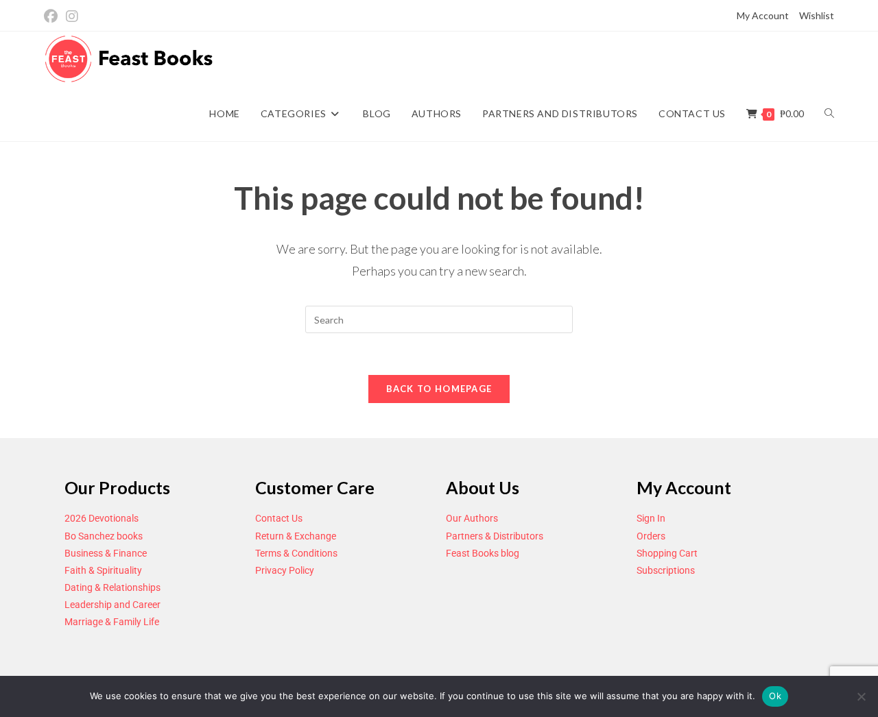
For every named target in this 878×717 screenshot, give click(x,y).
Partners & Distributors (494, 536)
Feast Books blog (482, 553)
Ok (775, 695)
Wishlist (816, 15)
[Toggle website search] (829, 113)
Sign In (651, 518)
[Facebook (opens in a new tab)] (53, 16)
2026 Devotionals (101, 518)
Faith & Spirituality (103, 570)
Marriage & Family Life (111, 621)
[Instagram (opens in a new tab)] (72, 16)
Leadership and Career (112, 604)
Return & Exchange (295, 536)
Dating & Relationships (112, 587)
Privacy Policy (284, 570)
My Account (763, 15)
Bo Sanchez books (103, 536)
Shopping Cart (667, 553)
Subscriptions (666, 570)
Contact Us (278, 518)
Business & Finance (105, 553)
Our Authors (472, 518)
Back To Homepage (439, 388)
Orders (651, 536)
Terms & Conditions (296, 553)
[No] (861, 696)
